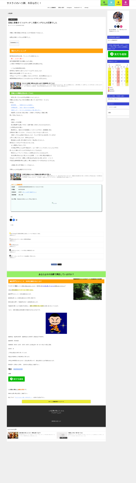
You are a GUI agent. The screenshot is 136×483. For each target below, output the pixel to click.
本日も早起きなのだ (14, 244)
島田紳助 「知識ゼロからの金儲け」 (22, 105)
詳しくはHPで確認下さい (29, 192)
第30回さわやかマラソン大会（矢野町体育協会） (21, 239)
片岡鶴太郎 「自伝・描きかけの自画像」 (23, 107)
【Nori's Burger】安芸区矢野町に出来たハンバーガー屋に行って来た (25, 233)
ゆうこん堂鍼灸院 (52, 7)
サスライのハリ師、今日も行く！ (23, 397)
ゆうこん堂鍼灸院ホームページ (56, 401)
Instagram (69, 7)
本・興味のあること (13, 19)
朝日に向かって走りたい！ (114, 98)
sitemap (86, 7)
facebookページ (78, 7)
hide (17, 42)
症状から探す (61, 7)
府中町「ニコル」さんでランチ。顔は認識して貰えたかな (22, 256)
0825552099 (18, 369)
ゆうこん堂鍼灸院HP (112, 40)
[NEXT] (127, 65)
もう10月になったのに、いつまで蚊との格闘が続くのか (22, 250)
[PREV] (109, 65)
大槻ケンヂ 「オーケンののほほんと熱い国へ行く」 (26, 110)
